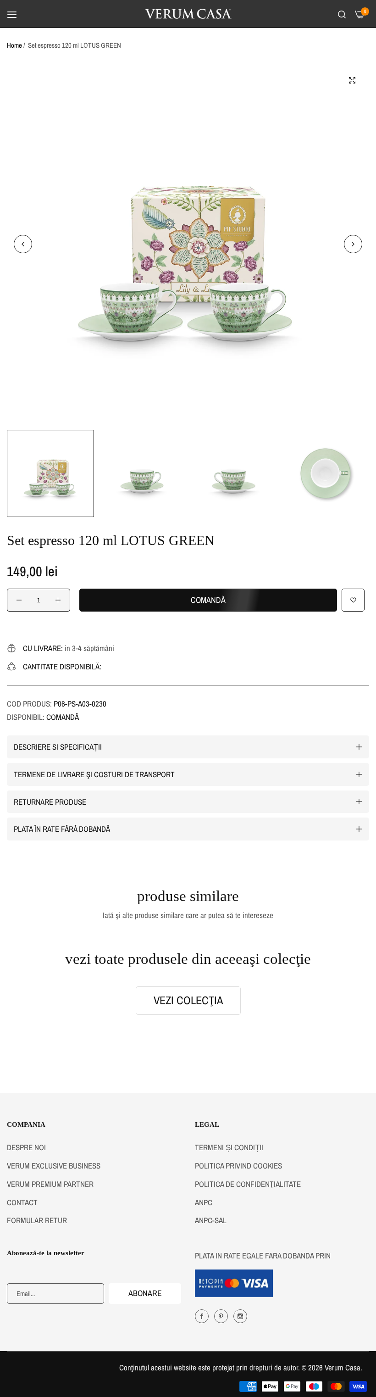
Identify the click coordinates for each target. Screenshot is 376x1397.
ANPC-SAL (211, 1220)
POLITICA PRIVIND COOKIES (238, 1165)
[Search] (342, 14)
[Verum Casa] (188, 14)
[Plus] (58, 600)
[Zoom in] (352, 80)
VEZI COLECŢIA (188, 1000)
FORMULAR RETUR (37, 1220)
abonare (145, 1293)
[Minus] (19, 600)
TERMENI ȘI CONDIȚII (229, 1147)
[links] (203, 1316)
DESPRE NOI (26, 1147)
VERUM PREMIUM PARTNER (50, 1184)
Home (14, 45)
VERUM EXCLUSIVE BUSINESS (53, 1165)
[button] (353, 244)
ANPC (203, 1202)
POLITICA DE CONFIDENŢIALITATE (248, 1184)
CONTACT (22, 1202)
